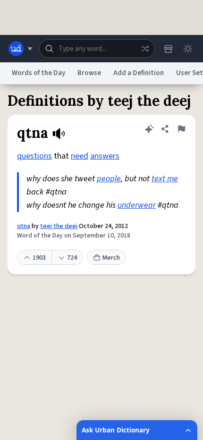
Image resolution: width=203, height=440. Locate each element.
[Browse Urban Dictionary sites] (20, 48)
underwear (137, 205)
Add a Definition (138, 73)
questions (34, 156)
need (79, 156)
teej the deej (58, 226)
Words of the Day (38, 73)
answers (104, 156)
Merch (111, 257)
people (109, 179)
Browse (89, 73)
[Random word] (145, 48)
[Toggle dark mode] (187, 48)
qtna (23, 226)
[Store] (168, 48)
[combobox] (97, 48)
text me (165, 179)
